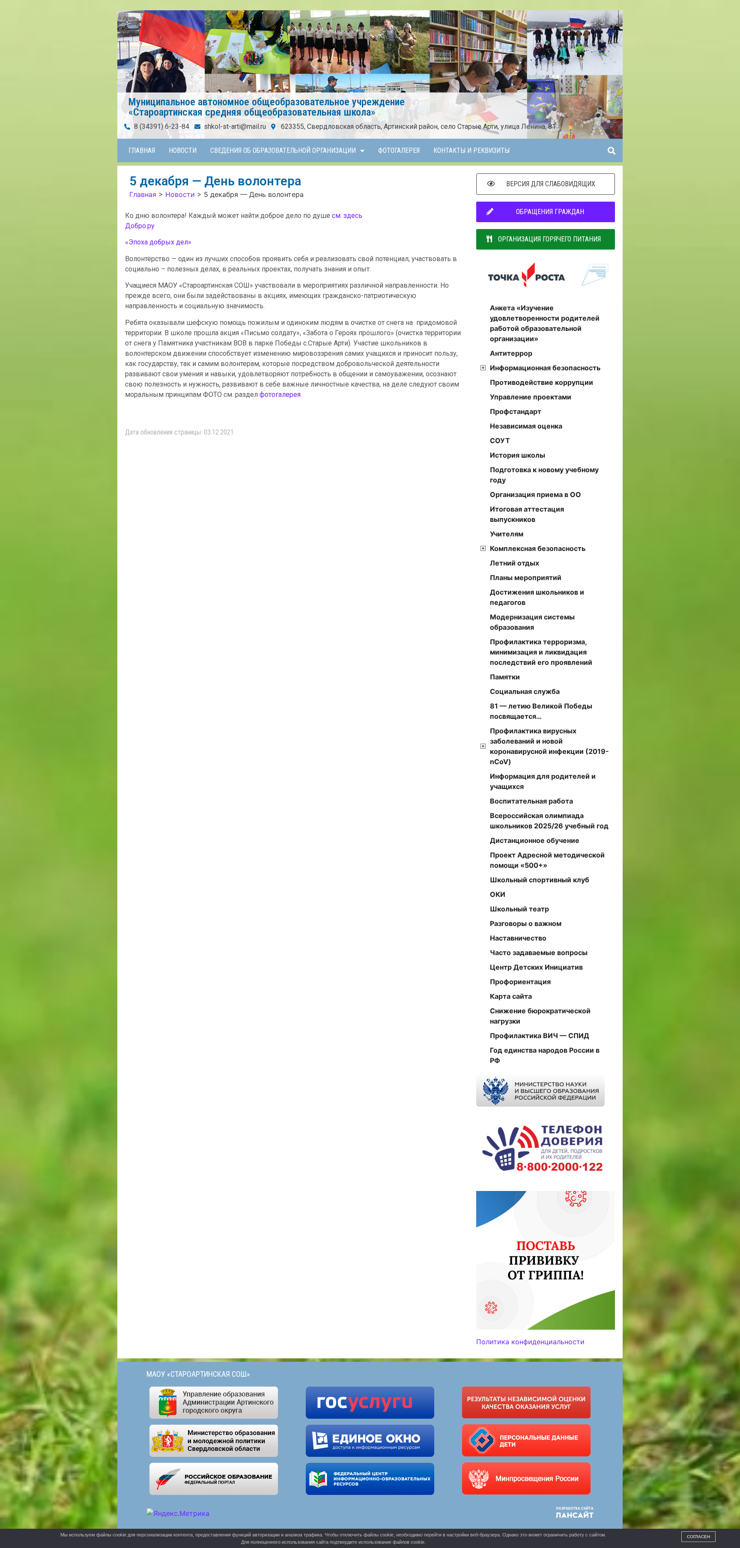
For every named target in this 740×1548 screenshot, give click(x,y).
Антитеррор (511, 353)
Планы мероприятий (525, 577)
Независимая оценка (526, 426)
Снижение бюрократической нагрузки (540, 1015)
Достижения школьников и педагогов (537, 597)
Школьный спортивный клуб (539, 879)
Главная (141, 150)
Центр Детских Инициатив (536, 967)
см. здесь (347, 215)
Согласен (698, 1536)
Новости (183, 150)
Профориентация (520, 981)
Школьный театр (519, 909)
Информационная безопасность (545, 367)
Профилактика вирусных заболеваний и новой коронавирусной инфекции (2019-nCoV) (549, 746)
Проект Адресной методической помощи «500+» (547, 860)
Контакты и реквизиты (471, 150)
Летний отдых (514, 563)
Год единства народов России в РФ (545, 1055)
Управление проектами (530, 397)
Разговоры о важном (525, 923)
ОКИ (497, 894)
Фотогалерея (399, 150)
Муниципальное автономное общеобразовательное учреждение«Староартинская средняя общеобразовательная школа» (266, 107)
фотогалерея (280, 394)
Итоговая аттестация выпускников (527, 514)
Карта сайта (511, 996)
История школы (517, 455)
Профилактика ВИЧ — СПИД (539, 1035)
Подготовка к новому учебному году (544, 474)
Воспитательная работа (531, 801)
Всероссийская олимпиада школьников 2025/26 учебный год (549, 820)
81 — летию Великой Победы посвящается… (541, 711)
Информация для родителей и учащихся (543, 781)
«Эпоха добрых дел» (158, 242)
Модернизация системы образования (532, 622)
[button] (611, 150)
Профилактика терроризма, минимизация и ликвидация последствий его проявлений (541, 652)
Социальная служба (525, 691)
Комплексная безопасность (537, 548)
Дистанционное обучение (534, 840)
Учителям (506, 534)
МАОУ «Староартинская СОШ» (198, 1373)
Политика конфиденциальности (530, 1341)
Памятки (505, 677)
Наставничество (518, 938)
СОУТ (500, 440)
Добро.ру (140, 226)
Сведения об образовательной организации (283, 150)
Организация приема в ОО (535, 494)
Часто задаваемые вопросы (539, 952)
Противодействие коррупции (541, 382)
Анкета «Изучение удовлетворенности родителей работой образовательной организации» (545, 323)
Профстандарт (515, 411)
